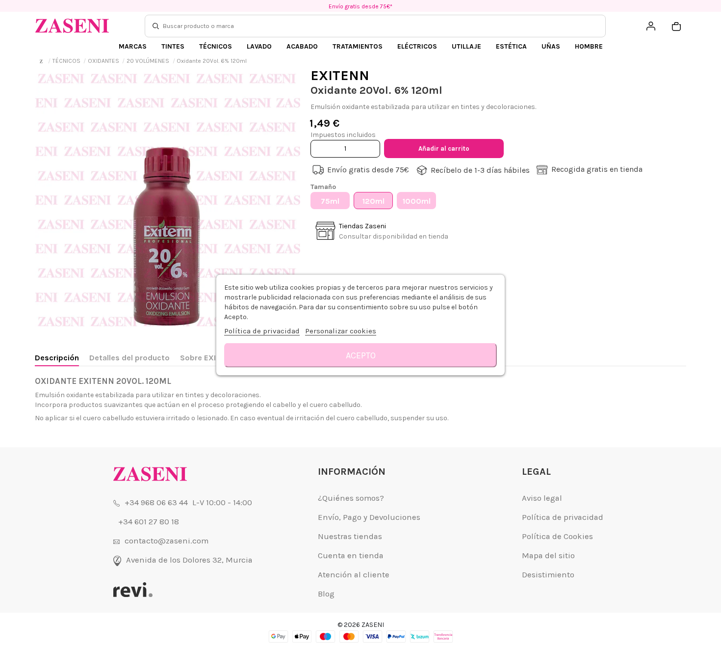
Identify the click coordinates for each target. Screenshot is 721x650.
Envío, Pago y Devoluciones (369, 517)
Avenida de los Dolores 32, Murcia (189, 560)
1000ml (417, 201)
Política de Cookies (557, 536)
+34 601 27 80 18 (148, 521)
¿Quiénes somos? (351, 498)
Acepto (361, 355)
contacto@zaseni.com (166, 540)
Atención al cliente (353, 574)
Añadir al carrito (443, 148)
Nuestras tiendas (350, 536)
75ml (330, 201)
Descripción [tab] (57, 357)
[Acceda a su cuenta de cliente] (651, 26)
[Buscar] (156, 26)
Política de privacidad (562, 517)
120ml (373, 201)
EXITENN (339, 75)
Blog (326, 593)
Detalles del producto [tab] (129, 357)
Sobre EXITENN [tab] (208, 357)
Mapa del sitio (548, 555)
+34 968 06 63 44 (156, 502)
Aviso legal (542, 498)
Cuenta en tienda (351, 555)
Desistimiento (548, 574)
